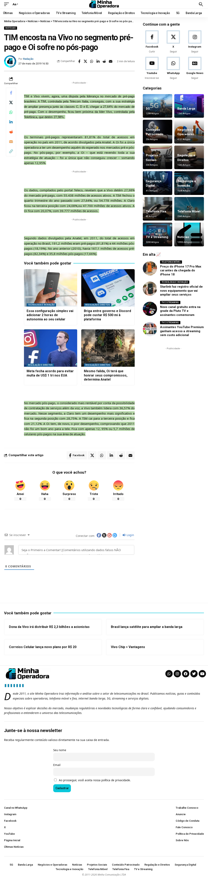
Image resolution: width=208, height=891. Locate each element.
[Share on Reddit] (104, 61)
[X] (173, 42)
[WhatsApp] (173, 68)
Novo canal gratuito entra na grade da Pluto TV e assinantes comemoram (180, 311)
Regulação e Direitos (97, 305)
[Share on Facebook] (79, 61)
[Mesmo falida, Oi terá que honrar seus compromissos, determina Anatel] (107, 348)
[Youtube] (152, 68)
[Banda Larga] (189, 106)
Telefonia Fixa (156, 211)
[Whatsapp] (169, 673)
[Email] (111, 61)
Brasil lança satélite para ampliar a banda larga (146, 627)
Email (56, 765)
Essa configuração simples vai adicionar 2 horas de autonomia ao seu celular (50, 315)
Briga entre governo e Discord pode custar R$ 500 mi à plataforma (107, 315)
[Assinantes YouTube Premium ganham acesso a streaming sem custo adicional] (150, 329)
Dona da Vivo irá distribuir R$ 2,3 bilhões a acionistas (49, 627)
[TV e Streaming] (157, 234)
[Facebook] (152, 42)
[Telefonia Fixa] (157, 209)
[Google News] (195, 68)
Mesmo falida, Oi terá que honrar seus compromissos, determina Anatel (105, 375)
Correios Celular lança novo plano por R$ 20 (42, 647)
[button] (7, 4)
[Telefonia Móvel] (189, 209)
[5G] (157, 106)
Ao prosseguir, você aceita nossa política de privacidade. (95, 780)
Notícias (10, 28)
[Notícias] (189, 234)
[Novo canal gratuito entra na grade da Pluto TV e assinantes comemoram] (150, 309)
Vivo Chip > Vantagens (128, 647)
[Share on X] (85, 61)
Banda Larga (186, 108)
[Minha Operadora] (104, 4)
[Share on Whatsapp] (92, 61)
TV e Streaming (157, 237)
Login (130, 535)
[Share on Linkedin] (98, 61)
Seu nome (59, 750)
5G (148, 108)
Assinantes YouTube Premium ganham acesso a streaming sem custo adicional (182, 331)
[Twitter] (194, 673)
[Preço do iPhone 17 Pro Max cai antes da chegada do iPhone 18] (150, 268)
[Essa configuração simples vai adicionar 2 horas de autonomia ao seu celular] (50, 288)
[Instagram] (195, 42)
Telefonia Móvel (188, 211)
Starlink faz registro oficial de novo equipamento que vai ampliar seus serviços (181, 290)
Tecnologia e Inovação (41, 305)
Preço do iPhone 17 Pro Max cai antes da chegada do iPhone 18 (180, 270)
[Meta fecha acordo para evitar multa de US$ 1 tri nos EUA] (50, 348)
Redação (28, 58)
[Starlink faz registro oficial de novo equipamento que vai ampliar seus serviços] (150, 289)
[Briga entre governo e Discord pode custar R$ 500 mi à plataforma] (107, 288)
